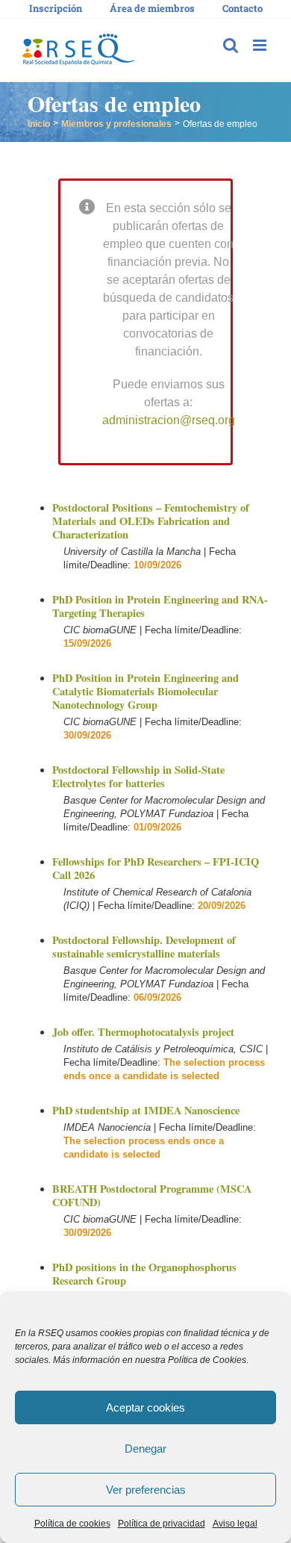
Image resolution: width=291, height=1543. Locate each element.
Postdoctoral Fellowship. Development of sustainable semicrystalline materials (144, 946)
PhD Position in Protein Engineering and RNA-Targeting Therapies (160, 606)
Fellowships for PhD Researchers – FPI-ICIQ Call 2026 (155, 868)
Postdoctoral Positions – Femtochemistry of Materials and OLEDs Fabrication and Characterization (150, 521)
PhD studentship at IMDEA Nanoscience (146, 1110)
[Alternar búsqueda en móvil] (230, 45)
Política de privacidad (161, 1523)
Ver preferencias (146, 1489)
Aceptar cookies (145, 1407)
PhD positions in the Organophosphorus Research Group (144, 1273)
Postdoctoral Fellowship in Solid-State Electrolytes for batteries (138, 776)
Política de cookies (72, 1523)
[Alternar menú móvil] (261, 45)
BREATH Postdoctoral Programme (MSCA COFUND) (151, 1195)
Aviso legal (235, 1523)
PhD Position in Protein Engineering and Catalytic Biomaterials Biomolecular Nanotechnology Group (145, 691)
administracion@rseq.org (168, 420)
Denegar (145, 1448)
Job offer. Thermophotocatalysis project (143, 1032)
